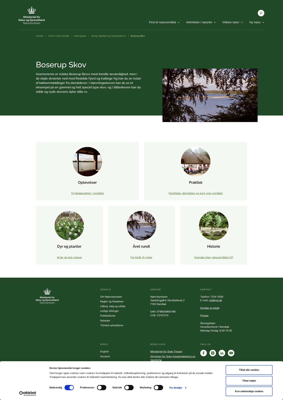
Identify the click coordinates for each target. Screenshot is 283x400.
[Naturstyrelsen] (38, 15)
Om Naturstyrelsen (111, 296)
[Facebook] (203, 353)
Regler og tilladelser (112, 301)
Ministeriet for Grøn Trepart (166, 351)
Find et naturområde (58, 36)
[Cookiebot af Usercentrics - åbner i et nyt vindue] (27, 393)
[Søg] (261, 13)
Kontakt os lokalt (209, 308)
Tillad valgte (249, 380)
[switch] (101, 387)
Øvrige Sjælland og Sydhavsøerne (108, 36)
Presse (204, 315)
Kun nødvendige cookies (249, 391)
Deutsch (105, 356)
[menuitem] (164, 25)
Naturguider (80, 36)
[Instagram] (212, 353)
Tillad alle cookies (249, 369)
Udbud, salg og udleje (112, 306)
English (104, 351)
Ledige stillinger (109, 310)
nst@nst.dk (215, 300)
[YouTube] (231, 353)
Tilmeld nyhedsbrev (111, 325)
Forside (39, 36)
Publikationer (108, 315)
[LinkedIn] (222, 353)
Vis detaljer (175, 387)
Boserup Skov (138, 36)
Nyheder (105, 320)
